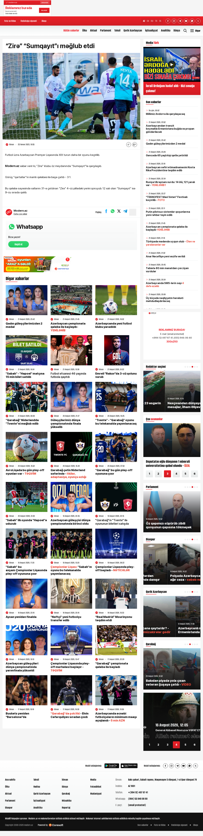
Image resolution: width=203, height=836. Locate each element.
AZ (144, 21)
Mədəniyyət (96, 793)
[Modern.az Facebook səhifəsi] (168, 21)
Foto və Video (10, 21)
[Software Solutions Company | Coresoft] (56, 825)
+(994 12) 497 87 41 (138, 792)
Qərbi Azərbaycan (133, 30)
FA (160, 21)
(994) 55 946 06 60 (137, 799)
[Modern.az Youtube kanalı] (186, 21)
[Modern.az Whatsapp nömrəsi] (192, 21)
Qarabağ (66, 793)
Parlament (105, 30)
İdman (65, 780)
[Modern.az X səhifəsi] (198, 21)
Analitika (165, 30)
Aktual (93, 30)
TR (156, 21)
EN (148, 21)
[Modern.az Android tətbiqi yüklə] (112, 765)
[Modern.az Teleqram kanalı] (180, 21)
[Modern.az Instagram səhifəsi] (174, 21)
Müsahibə (66, 800)
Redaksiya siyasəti (29, 21)
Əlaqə (44, 21)
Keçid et (19, 244)
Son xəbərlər (143, 825)
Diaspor (9, 807)
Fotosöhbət (95, 787)
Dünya (177, 30)
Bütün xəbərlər (71, 30)
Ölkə (84, 30)
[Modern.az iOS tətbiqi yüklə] (129, 765)
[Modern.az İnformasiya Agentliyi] (17, 766)
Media (93, 780)
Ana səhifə (10, 780)
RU (152, 21)
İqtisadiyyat (151, 30)
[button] (185, 367)
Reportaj (66, 807)
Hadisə (36, 787)
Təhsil (117, 30)
